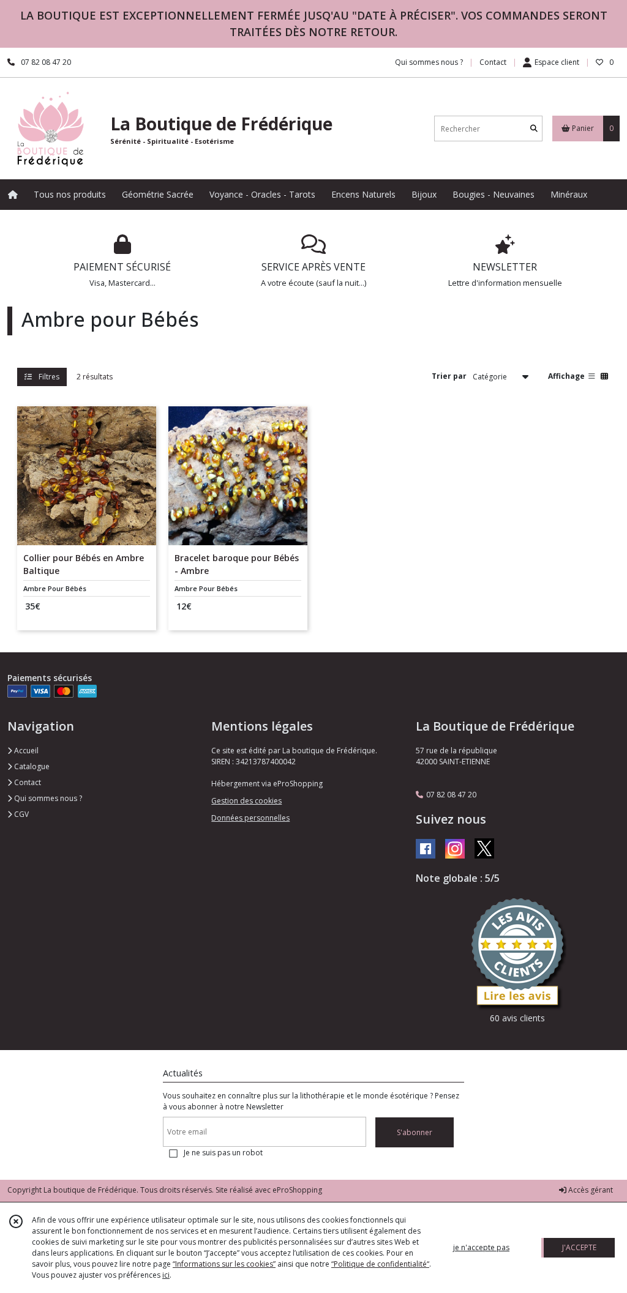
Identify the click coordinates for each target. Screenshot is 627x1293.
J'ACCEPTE (579, 1247)
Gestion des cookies (246, 801)
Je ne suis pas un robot (223, 1152)
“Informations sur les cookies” (224, 1264)
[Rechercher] (534, 129)
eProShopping (297, 1190)
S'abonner (414, 1132)
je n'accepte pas (481, 1247)
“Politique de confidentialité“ (380, 1264)
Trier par (449, 376)
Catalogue (31, 766)
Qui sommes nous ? (47, 798)
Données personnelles (250, 818)
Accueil (25, 750)
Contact (492, 62)
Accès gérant (589, 1190)
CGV (20, 814)
